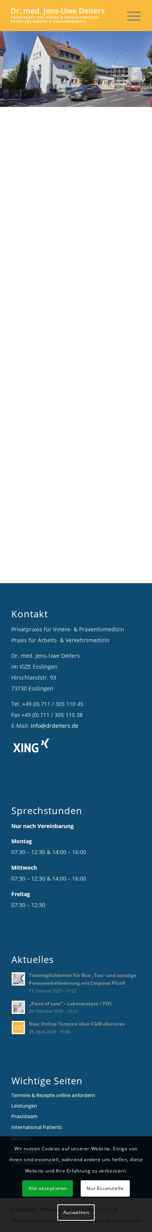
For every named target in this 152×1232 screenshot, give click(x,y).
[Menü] (130, 15)
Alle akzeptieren (47, 1188)
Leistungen (24, 1105)
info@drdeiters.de (54, 725)
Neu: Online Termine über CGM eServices (77, 1024)
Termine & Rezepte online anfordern (53, 1095)
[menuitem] (130, 15)
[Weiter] (145, 69)
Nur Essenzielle (105, 1188)
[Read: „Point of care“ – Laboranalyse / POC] (18, 1007)
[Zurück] (7, 69)
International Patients (36, 1127)
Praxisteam (24, 1116)
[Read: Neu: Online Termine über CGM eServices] (18, 1028)
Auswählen (76, 1212)
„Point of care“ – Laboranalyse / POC (71, 1003)
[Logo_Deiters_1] (63, 15)
